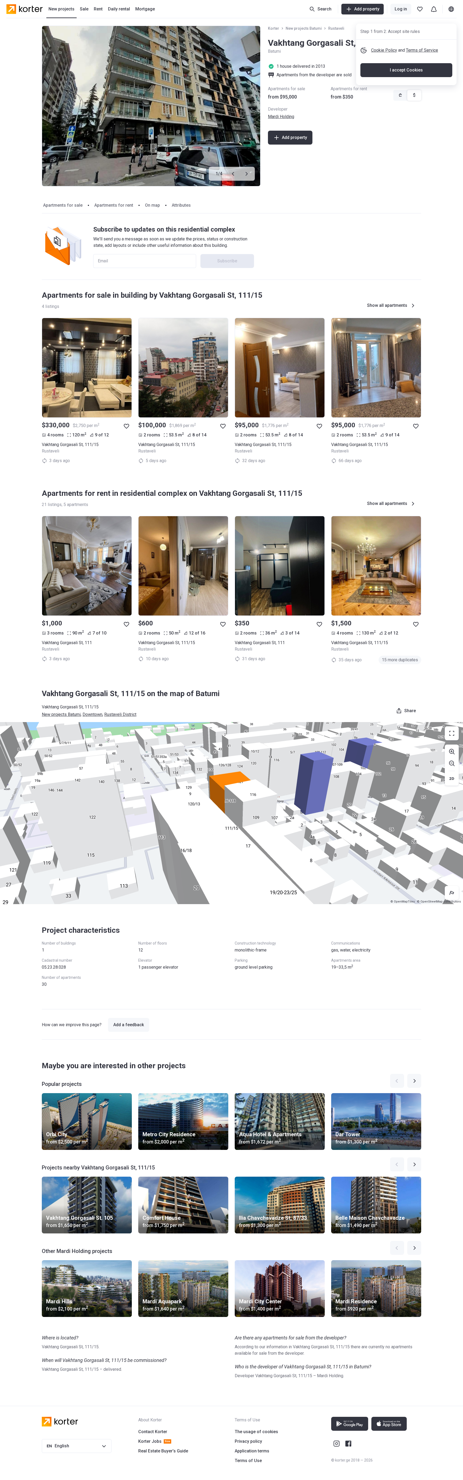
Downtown (92, 714)
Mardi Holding (281, 116)
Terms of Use (248, 1460)
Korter (273, 28)
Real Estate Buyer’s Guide (163, 1450)
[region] (231, 813)
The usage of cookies (256, 1431)
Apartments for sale (63, 205)
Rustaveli (336, 28)
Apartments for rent (113, 205)
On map (152, 205)
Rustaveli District (120, 714)
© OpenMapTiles (402, 901)
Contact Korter (152, 1431)
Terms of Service (422, 50)
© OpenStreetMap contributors (439, 901)
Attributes (181, 205)
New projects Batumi (304, 28)
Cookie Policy (384, 50)
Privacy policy (248, 1441)
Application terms (252, 1450)
